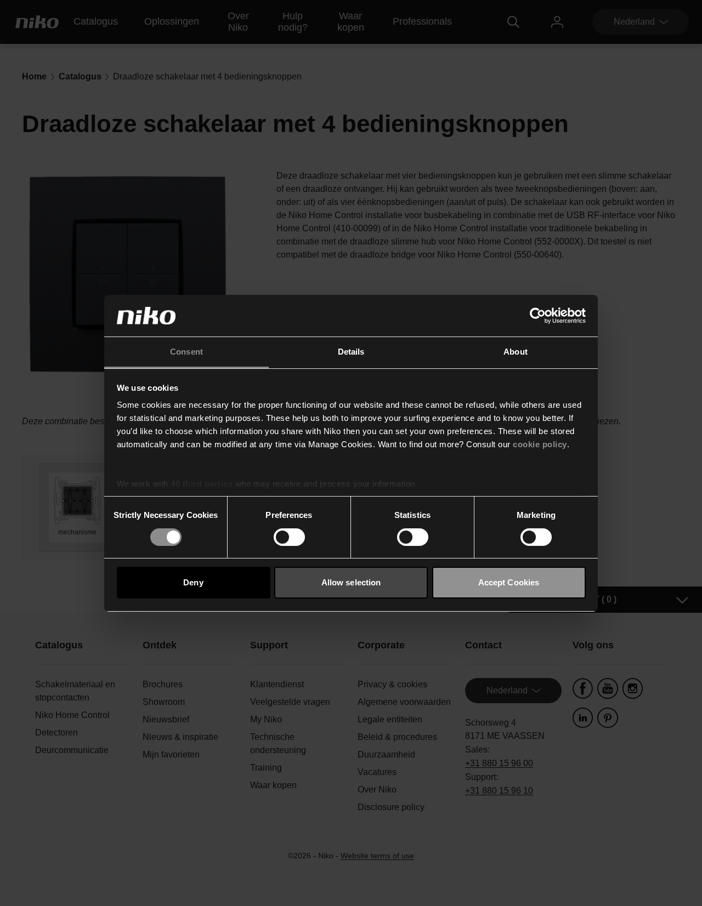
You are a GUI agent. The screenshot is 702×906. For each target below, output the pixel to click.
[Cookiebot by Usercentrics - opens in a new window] (538, 315)
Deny (193, 582)
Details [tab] (351, 351)
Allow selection (351, 582)
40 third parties (202, 483)
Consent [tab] (186, 351)
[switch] (289, 537)
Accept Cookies (508, 582)
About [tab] (515, 351)
